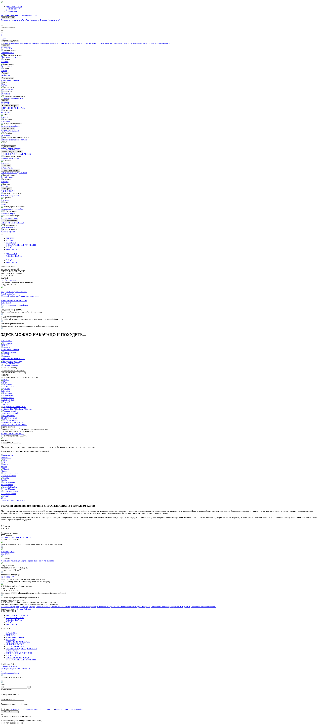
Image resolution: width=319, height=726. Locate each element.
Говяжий (4, 62)
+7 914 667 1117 (8, 18)
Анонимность (12, 11)
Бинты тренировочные (10, 195)
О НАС (9, 247)
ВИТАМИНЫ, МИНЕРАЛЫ (18, 642)
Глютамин (5, 94)
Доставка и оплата (14, 6)
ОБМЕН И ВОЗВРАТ (15, 618)
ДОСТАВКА (11, 254)
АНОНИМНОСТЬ (14, 256)
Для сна (4, 186)
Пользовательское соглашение (203, 607)
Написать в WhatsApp (20, 20)
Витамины (5, 112)
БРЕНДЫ (10, 238)
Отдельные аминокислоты (12, 98)
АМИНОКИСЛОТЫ (15, 637)
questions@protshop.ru (10, 673)
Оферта (32, 607)
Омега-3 (4, 117)
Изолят (4, 71)
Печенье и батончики (10, 158)
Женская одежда (8, 232)
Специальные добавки (10, 126)
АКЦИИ (9, 240)
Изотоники (5, 121)
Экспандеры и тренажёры (12, 209)
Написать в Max (54, 20)
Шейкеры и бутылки (10, 213)
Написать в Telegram (38, 20)
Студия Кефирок (24, 609)
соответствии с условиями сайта (69, 709)
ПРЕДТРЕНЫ (12, 651)
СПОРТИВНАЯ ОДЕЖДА (17, 657)
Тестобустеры (7, 177)
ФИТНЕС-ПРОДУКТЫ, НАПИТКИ (21, 648)
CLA (3, 144)
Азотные (4, 182)
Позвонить (5, 20)
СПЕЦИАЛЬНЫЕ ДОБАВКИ (19, 653)
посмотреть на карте (45, 561)
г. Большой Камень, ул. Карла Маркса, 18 (18, 561)
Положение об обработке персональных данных (56, 607)
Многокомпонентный (10, 57)
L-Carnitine (5, 135)
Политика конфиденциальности (14, 607)
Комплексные (7, 89)
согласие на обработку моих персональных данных (31, 709)
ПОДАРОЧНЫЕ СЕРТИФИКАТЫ (21, 245)
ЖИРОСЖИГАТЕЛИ (15, 644)
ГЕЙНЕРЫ (10, 635)
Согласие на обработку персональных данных (170, 607)
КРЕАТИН (10, 640)
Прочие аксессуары (9, 218)
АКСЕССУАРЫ (13, 655)
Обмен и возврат (13, 9)
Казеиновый (6, 66)
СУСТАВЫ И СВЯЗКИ (16, 646)
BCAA (4, 85)
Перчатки (5, 200)
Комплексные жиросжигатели (14, 140)
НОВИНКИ (11, 243)
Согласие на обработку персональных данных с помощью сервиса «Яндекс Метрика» (113, 607)
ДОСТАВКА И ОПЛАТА (17, 615)
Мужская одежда (8, 227)
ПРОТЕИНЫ (11, 633)
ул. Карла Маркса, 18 (19, 15)
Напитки (5, 163)
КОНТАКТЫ (11, 249)
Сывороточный (7, 53)
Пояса (3, 204)
